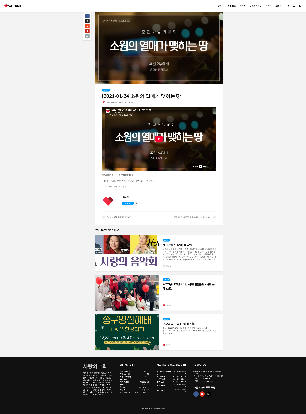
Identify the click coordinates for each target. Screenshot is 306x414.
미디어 (243, 6)
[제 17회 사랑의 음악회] (127, 253)
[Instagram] (208, 394)
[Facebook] (196, 394)
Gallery (166, 279)
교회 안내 (279, 6)
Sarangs (162, 408)
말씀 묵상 (106, 90)
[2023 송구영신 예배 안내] (127, 332)
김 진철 (168, 266)
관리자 (108, 102)
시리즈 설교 (231, 6)
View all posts (127, 203)
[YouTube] (202, 394)
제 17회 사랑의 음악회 (178, 245)
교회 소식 (166, 240)
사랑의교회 (95, 366)
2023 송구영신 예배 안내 (179, 324)
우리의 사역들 (256, 6)
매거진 (268, 6)
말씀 (220, 6)
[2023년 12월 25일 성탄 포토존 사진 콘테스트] (127, 292)
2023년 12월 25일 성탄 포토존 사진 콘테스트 (189, 286)
